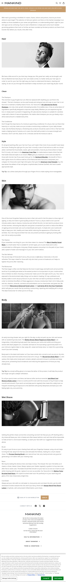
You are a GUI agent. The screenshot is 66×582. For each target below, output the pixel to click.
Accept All (46, 578)
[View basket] (64, 3)
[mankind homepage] (13, 3)
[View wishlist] (60, 3)
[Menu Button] (1, 3)
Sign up (44, 497)
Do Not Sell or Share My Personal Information (33, 531)
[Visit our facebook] (36, 506)
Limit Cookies (58, 578)
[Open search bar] (57, 3)
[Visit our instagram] (44, 506)
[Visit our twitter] (40, 506)
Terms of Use (41, 575)
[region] (33, 568)
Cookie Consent (33, 528)
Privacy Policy (31, 575)
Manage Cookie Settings (9, 578)
